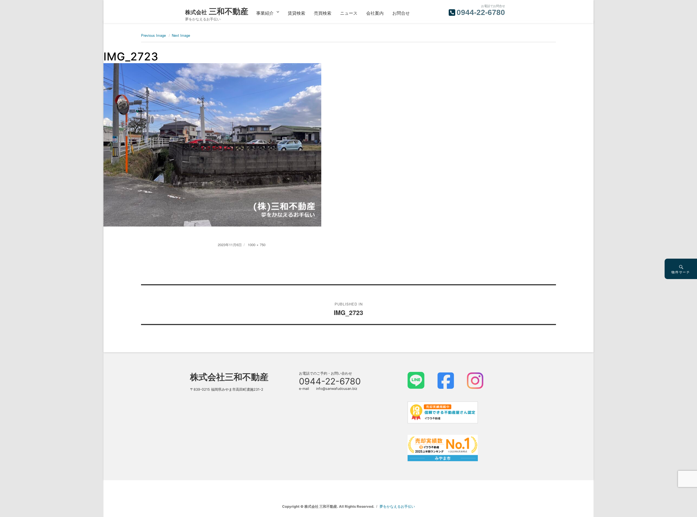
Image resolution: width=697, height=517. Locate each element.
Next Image (181, 35)
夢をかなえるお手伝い (397, 506)
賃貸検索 (296, 13)
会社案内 (375, 13)
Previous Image (153, 35)
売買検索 (322, 13)
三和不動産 (216, 11)
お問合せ (401, 13)
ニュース (348, 13)
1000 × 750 (256, 244)
